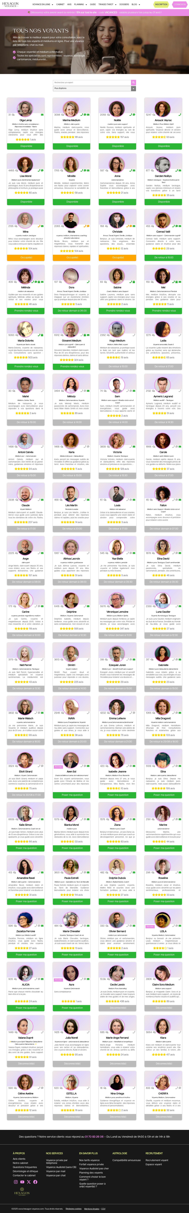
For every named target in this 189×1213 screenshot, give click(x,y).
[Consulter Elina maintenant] (162, 760)
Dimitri (71, 665)
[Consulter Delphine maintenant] (71, 600)
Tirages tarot (106, 4)
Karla (71, 452)
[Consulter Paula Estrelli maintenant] (71, 866)
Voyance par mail (55, 1171)
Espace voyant (154, 1164)
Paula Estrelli (71, 878)
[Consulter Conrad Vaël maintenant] (162, 220)
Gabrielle (163, 665)
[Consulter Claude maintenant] (25, 494)
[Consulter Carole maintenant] (162, 441)
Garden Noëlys (163, 176)
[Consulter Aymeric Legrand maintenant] (162, 385)
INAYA (71, 718)
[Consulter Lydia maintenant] (162, 329)
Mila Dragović (163, 718)
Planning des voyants (91, 1173)
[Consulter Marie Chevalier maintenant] (71, 920)
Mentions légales (91, 1209)
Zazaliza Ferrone (25, 931)
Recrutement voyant (157, 1160)
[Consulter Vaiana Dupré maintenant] (25, 1026)
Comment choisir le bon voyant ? (92, 1178)
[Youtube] (22, 1182)
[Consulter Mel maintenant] (162, 276)
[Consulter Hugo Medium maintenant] (116, 329)
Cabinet (60, 4)
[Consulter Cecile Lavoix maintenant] (116, 973)
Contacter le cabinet (24, 1175)
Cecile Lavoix (117, 985)
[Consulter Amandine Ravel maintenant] (25, 866)
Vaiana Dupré (25, 1038)
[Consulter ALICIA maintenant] (25, 973)
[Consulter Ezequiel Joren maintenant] (116, 654)
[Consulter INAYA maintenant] (71, 707)
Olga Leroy (26, 120)
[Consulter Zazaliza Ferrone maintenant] (25, 920)
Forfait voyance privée (91, 1164)
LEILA (163, 931)
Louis (117, 505)
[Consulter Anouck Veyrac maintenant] (162, 109)
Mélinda (25, 287)
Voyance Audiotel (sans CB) (61, 1167)
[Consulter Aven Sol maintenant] (71, 760)
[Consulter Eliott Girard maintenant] (25, 760)
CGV (103, 1209)
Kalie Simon (25, 825)
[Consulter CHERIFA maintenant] (162, 1082)
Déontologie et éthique (25, 1171)
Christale (117, 232)
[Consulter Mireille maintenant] (71, 164)
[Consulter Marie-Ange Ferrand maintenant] (116, 1026)
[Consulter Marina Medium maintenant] (71, 109)
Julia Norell (71, 1038)
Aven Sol (71, 771)
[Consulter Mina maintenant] (25, 220)
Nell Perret (26, 665)
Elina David (163, 559)
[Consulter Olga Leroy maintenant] (25, 109)
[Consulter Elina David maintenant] (162, 547)
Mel (163, 287)
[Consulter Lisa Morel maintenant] (25, 164)
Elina (163, 771)
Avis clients (19, 1159)
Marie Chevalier (71, 931)
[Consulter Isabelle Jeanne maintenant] (116, 760)
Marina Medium (71, 120)
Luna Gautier (163, 612)
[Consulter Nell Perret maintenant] (25, 654)
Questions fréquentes (25, 1167)
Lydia (163, 341)
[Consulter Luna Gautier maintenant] (162, 600)
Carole (163, 452)
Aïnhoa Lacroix (71, 559)
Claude (26, 505)
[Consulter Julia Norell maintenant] (71, 1026)
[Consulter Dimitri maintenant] (71, 654)
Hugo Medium (117, 341)
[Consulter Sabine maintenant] (116, 276)
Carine (25, 612)
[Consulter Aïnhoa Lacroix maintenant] (71, 547)
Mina (25, 232)
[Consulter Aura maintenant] (71, 973)
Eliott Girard (25, 771)
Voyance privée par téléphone (57, 1161)
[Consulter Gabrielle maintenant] (162, 654)
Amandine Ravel (26, 878)
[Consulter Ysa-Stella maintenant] (116, 547)
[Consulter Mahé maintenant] (25, 385)
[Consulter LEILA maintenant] (162, 920)
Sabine (117, 287)
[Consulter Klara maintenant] (162, 1026)
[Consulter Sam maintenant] (116, 385)
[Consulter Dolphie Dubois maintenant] (116, 866)
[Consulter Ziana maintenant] (116, 813)
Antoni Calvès (25, 452)
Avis (69, 4)
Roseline (163, 878)
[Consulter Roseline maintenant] (162, 866)
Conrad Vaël (163, 232)
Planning (79, 4)
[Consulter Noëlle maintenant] (116, 109)
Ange (26, 559)
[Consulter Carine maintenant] (25, 600)
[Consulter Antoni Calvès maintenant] (25, 441)
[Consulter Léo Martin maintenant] (71, 494)
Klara (163, 1038)
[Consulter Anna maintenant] (116, 164)
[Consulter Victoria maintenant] (116, 441)
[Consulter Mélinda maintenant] (25, 276)
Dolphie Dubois (117, 878)
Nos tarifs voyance (89, 1160)
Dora (71, 287)
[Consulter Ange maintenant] (25, 547)
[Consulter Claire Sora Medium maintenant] (162, 973)
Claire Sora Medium (163, 985)
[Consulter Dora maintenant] (71, 276)
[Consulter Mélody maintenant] (71, 385)
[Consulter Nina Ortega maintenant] (116, 1082)
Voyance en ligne (41, 4)
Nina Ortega (117, 1093)
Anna (117, 176)
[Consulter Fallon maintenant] (162, 494)
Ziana (117, 825)
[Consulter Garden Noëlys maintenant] (162, 164)
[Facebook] (35, 1182)
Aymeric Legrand (163, 396)
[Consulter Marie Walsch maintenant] (25, 707)
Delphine (72, 612)
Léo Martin (71, 505)
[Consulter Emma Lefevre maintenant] (116, 707)
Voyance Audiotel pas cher (94, 1168)
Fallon (163, 505)
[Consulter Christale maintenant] (116, 220)
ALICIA (25, 985)
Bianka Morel (71, 825)
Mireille (72, 176)
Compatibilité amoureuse (126, 1160)
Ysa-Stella (117, 559)
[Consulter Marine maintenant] (162, 813)
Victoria (117, 452)
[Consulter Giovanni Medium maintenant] (71, 329)
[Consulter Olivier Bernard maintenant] (116, 920)
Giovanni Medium (71, 341)
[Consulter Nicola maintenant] (71, 220)
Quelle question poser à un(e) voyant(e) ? (92, 1185)
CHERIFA (163, 1093)
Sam (117, 396)
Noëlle (117, 120)
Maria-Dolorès (26, 341)
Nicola (71, 232)
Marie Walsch (25, 718)
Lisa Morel (25, 176)
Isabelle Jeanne (117, 771)
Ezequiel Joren (117, 665)
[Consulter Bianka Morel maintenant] (71, 813)
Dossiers (124, 4)
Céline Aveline (25, 1093)
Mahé (26, 396)
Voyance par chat (56, 1175)
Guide (93, 4)
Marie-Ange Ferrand (117, 1038)
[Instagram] (16, 1182)
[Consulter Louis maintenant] (116, 494)
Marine (163, 825)
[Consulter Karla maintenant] (71, 441)
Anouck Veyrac (163, 120)
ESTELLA (72, 1093)
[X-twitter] (29, 1182)
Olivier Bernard (117, 931)
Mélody (71, 396)
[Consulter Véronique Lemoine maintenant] (116, 600)
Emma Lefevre (117, 718)
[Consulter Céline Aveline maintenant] (25, 1082)
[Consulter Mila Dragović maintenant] (162, 707)
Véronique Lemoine (117, 612)
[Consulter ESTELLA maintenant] (71, 1082)
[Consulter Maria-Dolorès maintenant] (25, 329)
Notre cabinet (20, 1163)
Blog (134, 4)
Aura (71, 985)
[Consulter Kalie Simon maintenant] (25, 813)
